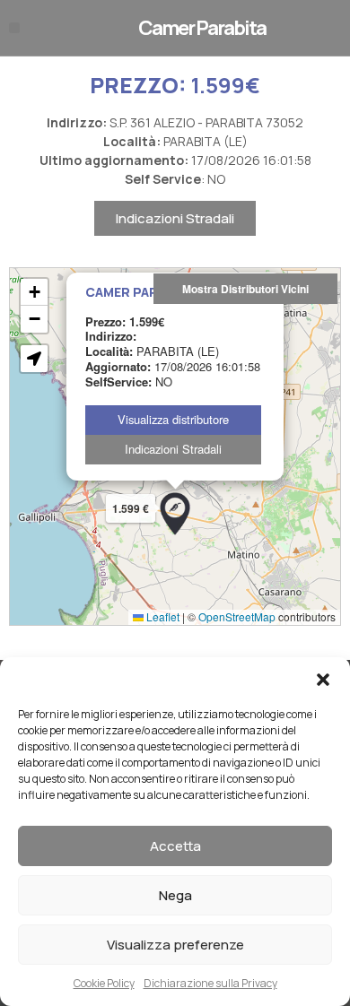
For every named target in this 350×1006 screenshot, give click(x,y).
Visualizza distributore (173, 419)
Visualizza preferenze (175, 944)
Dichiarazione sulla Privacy (210, 983)
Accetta (175, 846)
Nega (175, 895)
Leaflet (161, 616)
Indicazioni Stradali (175, 218)
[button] (323, 680)
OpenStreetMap (237, 616)
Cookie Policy (104, 983)
